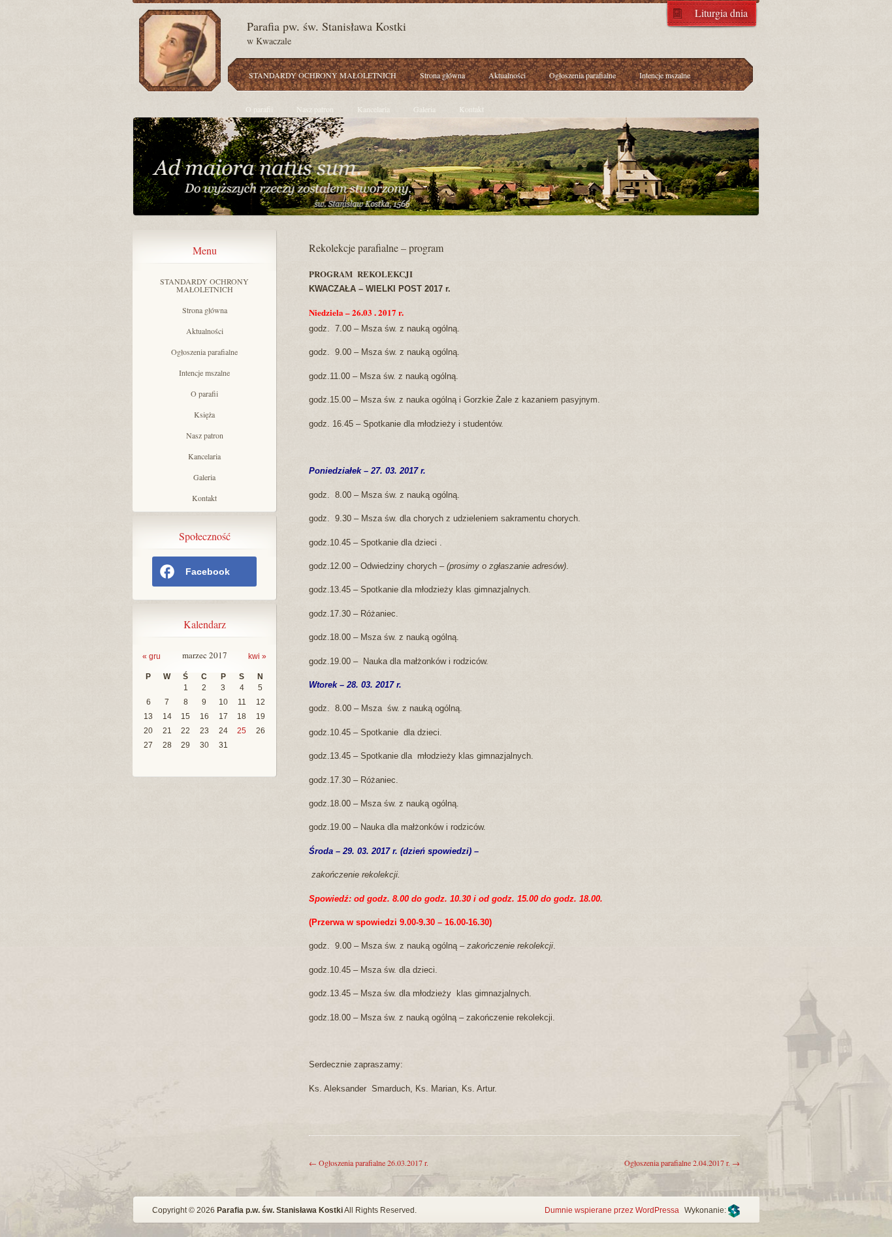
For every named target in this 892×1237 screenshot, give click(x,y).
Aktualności (507, 75)
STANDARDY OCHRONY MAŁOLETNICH (322, 75)
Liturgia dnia (721, 12)
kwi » (257, 656)
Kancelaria (373, 109)
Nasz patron (315, 109)
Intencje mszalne (664, 75)
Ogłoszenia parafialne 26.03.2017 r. (368, 1162)
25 (241, 730)
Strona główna (442, 75)
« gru (151, 656)
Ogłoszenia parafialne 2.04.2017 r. (682, 1162)
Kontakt (471, 109)
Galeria (424, 109)
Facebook (207, 571)
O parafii (259, 109)
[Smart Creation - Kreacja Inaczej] (734, 1210)
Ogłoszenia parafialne (582, 75)
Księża (204, 414)
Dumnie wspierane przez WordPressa (612, 1210)
